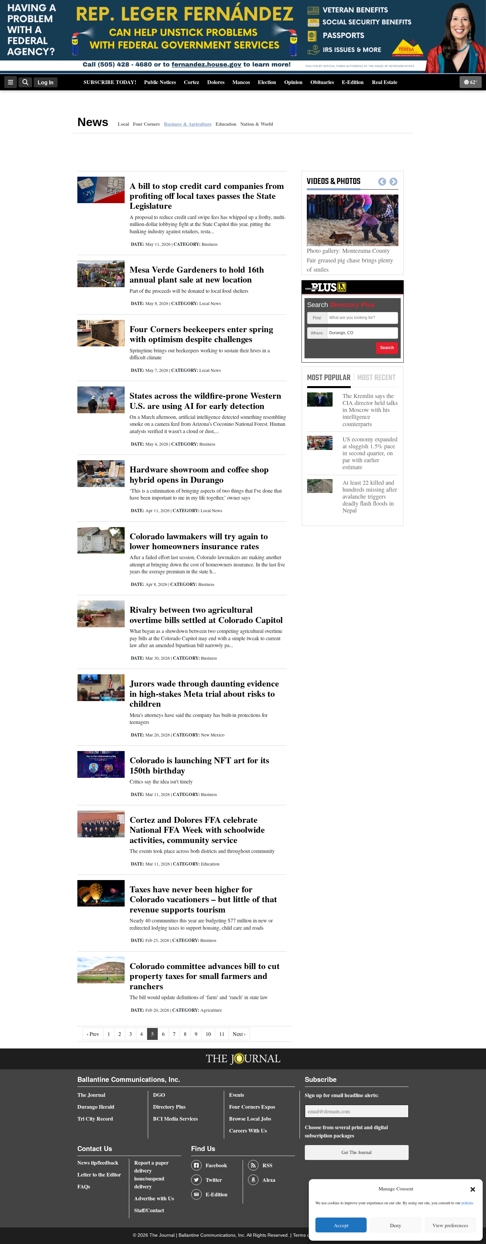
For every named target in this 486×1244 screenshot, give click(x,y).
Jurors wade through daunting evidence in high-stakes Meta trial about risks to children (204, 693)
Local (123, 123)
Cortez (191, 82)
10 (208, 1033)
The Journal (91, 1094)
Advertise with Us (154, 1198)
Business (210, 244)
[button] (472, 1188)
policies (467, 1202)
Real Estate (384, 82)
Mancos (241, 82)
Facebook (216, 1165)
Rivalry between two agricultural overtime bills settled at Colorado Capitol (206, 614)
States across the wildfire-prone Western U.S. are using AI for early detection (205, 400)
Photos (348, 182)
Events (236, 1094)
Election (267, 82)
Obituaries (322, 82)
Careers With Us (248, 1130)
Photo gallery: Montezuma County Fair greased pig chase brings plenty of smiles (350, 260)
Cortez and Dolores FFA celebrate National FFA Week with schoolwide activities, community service (197, 829)
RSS (267, 1165)
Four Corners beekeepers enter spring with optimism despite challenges (201, 333)
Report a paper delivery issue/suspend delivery (151, 1174)
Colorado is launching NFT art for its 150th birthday (199, 764)
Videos (318, 182)
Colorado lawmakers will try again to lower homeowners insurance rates (199, 540)
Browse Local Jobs (250, 1118)
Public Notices (160, 82)
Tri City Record (95, 1118)
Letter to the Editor (99, 1174)
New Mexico (212, 735)
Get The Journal (357, 1152)
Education (226, 123)
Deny (395, 1225)
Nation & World (256, 123)
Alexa (269, 1179)
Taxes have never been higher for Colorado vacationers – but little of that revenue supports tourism (203, 898)
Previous (382, 182)
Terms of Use (307, 1235)
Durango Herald (95, 1106)
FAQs (83, 1186)
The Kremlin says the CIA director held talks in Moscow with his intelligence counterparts (370, 409)
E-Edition (353, 82)
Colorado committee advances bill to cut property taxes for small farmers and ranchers (205, 975)
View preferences (450, 1225)
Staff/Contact (149, 1210)
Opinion (293, 82)
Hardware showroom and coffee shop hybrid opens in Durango (199, 474)
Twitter (214, 1179)
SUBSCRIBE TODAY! (110, 82)
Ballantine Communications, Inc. (213, 1235)
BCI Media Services (175, 1118)
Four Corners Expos (252, 1106)
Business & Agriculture (188, 123)
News (92, 122)
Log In (46, 82)
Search (387, 347)
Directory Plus (169, 1106)
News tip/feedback (97, 1162)
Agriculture (211, 1010)
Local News (210, 303)
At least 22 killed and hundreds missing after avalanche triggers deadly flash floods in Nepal (370, 496)
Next (393, 182)
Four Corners (146, 123)
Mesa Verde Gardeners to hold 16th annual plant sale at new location (197, 274)
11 (221, 1033)
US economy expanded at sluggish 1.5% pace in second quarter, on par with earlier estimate (370, 453)
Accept (341, 1225)
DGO (159, 1094)
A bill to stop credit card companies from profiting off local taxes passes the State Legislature (207, 195)
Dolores (215, 82)
